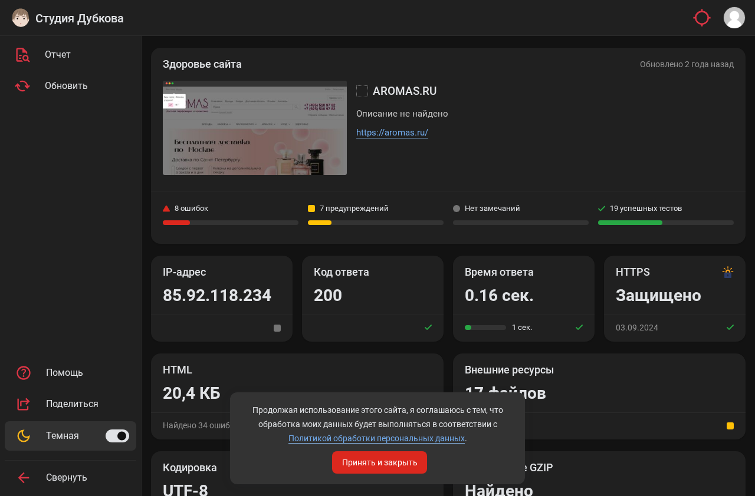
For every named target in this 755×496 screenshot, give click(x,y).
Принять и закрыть (380, 462)
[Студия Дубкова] (20, 17)
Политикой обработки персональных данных (376, 438)
